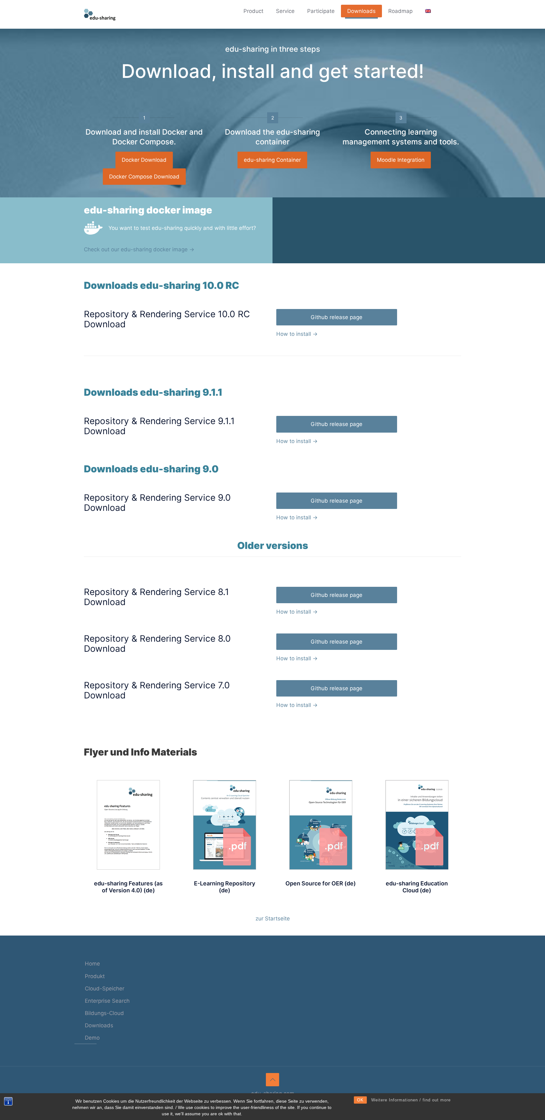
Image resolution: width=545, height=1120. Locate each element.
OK (360, 1100)
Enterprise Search (107, 1001)
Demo (92, 1038)
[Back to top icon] (272, 1079)
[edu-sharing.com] (99, 14)
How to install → (297, 334)
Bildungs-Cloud (104, 1013)
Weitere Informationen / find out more (411, 1100)
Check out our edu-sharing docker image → (139, 249)
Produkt (95, 976)
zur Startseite (272, 918)
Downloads (99, 1025)
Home (92, 963)
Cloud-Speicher (104, 988)
